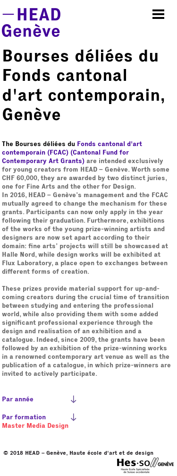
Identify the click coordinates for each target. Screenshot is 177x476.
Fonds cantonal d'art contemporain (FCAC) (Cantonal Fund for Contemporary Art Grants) (72, 152)
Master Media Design (35, 426)
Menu (158, 14)
